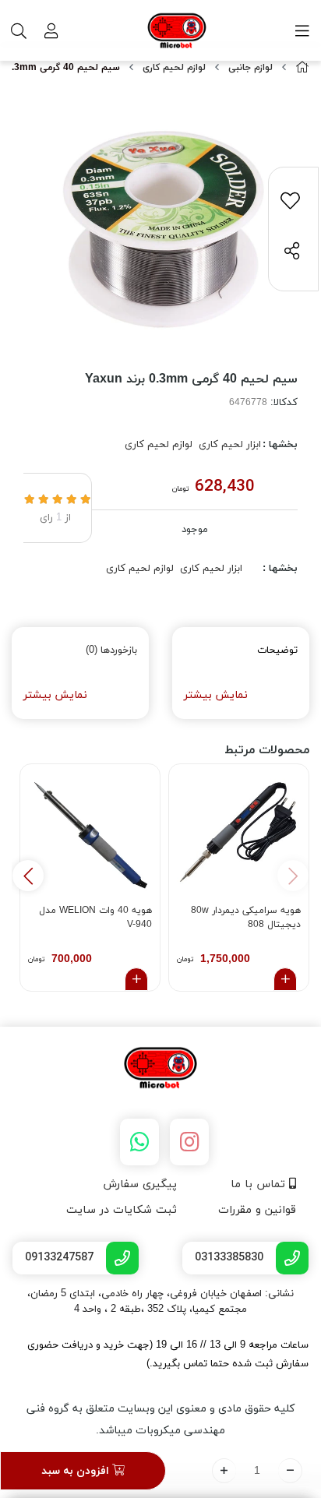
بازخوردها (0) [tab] (111, 650)
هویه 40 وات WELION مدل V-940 (95, 917)
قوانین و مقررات (257, 1210)
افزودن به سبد (76, 1471)
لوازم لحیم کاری (174, 68)
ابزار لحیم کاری (230, 445)
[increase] (224, 1470)
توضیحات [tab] (277, 650)
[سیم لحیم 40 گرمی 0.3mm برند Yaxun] (160, 1068)
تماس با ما (260, 1184)
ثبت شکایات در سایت (121, 1210)
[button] (28, 875)
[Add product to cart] (285, 979)
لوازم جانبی (250, 68)
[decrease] (290, 1470)
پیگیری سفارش (140, 1184)
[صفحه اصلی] (302, 68)
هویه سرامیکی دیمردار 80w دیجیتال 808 (246, 917)
